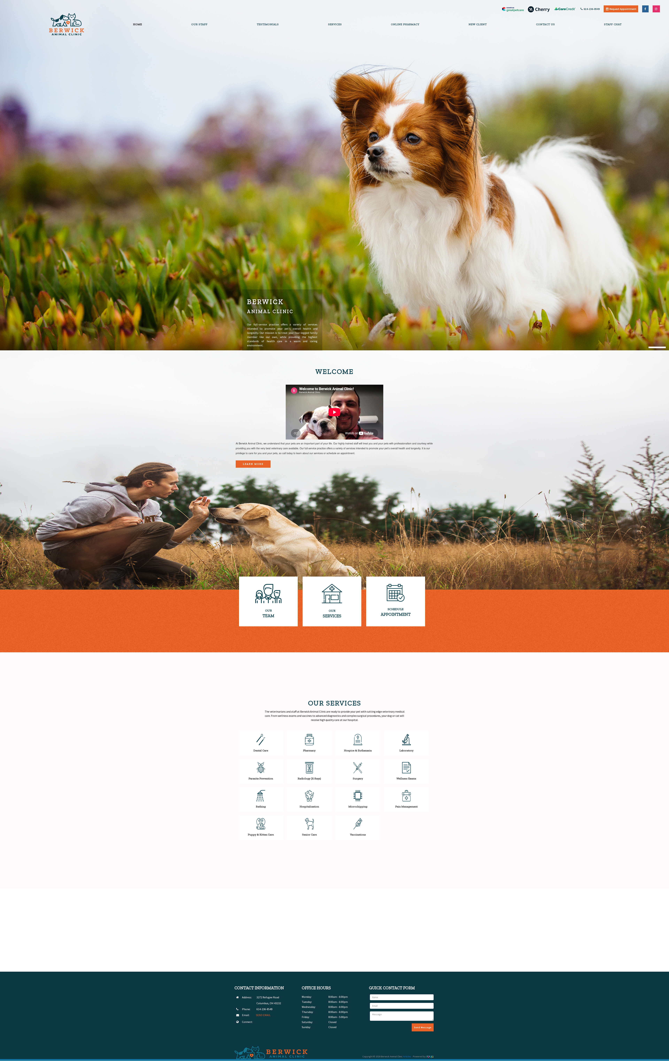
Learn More (253, 464)
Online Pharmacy (405, 24)
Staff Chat (613, 24)
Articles (407, 1056)
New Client (478, 24)
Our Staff (199, 24)
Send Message (422, 1027)
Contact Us (545, 24)
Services (335, 24)
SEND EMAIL (263, 1015)
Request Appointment (622, 9)
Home (137, 24)
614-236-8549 (592, 9)
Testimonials (268, 24)
